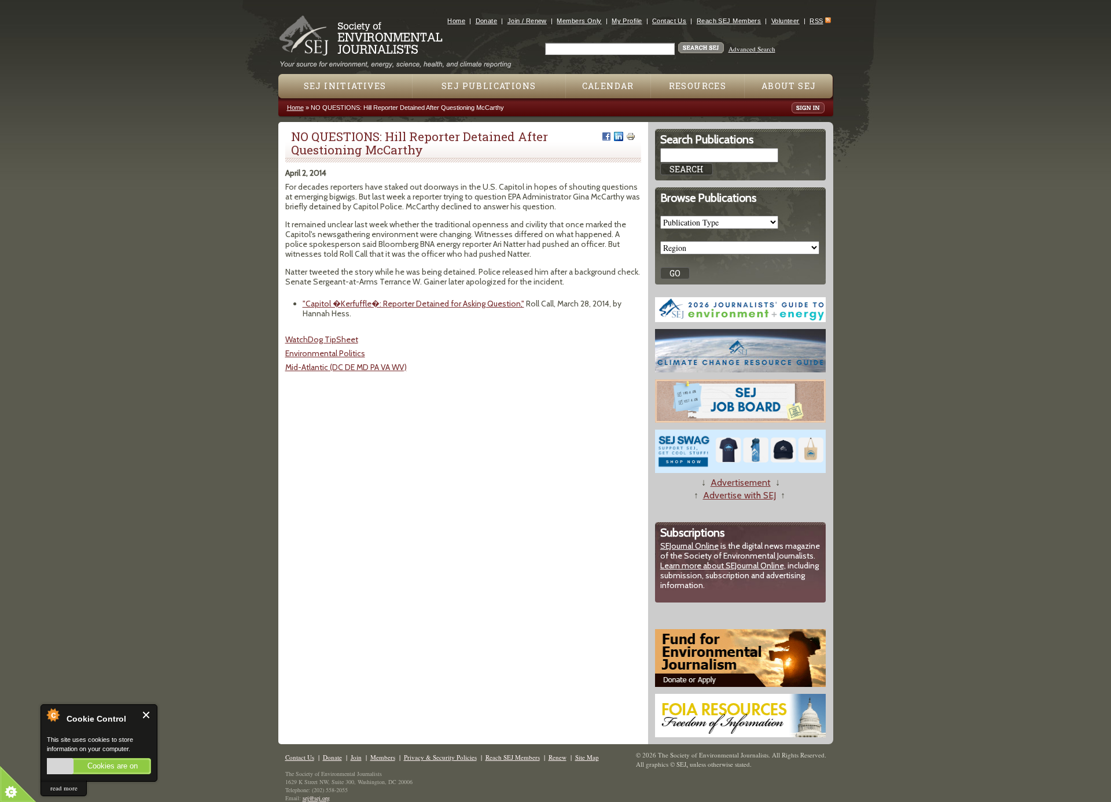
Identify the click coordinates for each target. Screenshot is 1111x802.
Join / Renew (527, 20)
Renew (557, 757)
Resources (698, 85)
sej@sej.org (316, 798)
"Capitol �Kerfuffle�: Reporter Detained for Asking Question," (413, 303)
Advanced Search (752, 49)
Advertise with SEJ (739, 495)
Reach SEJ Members (729, 20)
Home (456, 20)
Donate (487, 20)
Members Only (579, 20)
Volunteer (785, 20)
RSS (816, 20)
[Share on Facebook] (606, 136)
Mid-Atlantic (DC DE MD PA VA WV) (346, 367)
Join (356, 757)
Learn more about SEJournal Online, (723, 565)
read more (64, 787)
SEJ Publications (489, 85)
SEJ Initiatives (345, 85)
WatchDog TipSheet (321, 339)
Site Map (587, 757)
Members (382, 757)
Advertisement (741, 482)
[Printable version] (630, 136)
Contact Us (669, 20)
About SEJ (788, 85)
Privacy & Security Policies (440, 757)
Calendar (608, 85)
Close (146, 715)
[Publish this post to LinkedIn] (618, 136)
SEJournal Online (689, 546)
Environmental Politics (325, 353)
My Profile (627, 20)
